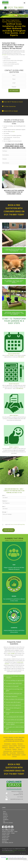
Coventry (14, 744)
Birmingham (4, 54)
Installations (5, 819)
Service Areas (3, 857)
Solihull (23, 747)
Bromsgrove (8, 749)
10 (22, 857)
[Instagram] (23, 853)
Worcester (20, 744)
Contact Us (5, 816)
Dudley (4, 754)
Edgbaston (11, 747)
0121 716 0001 (15, 7)
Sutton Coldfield (13, 745)
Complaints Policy (11, 851)
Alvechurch (5, 747)
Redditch (14, 749)
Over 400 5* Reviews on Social (13, 102)
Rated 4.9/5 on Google (11, 111)
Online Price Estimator (8, 822)
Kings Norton (21, 745)
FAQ (4, 821)
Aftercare (5, 818)
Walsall (9, 754)
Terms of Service (14, 524)
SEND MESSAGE (8, 530)
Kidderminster (20, 753)
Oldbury (18, 747)
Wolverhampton (16, 754)
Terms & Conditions (21, 850)
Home (4, 811)
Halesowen (6, 753)
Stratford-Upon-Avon (18, 751)
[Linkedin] (25, 853)
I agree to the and (15, 524)
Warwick (20, 749)
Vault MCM (15, 850)
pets (14, 131)
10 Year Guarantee (10, 106)
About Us (5, 813)
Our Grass (5, 814)
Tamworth (5, 745)
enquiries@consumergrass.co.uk (16, 799)
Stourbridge (13, 753)
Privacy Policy (22, 524)
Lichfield (23, 754)
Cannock (14, 756)
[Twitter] (21, 853)
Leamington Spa (7, 751)
